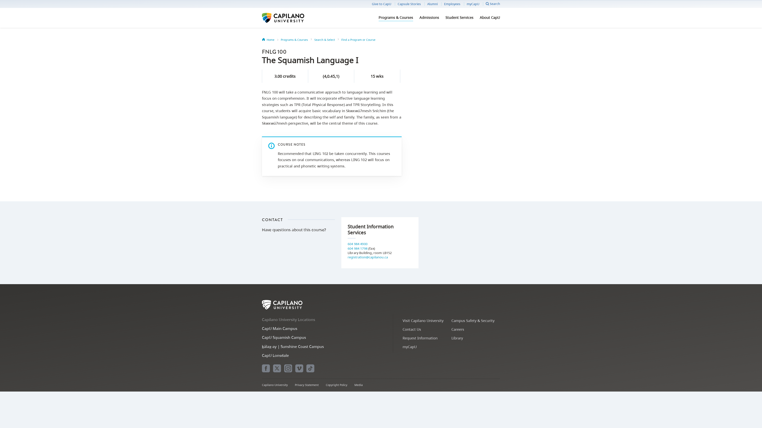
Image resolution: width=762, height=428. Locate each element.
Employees (452, 4)
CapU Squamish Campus (284, 337)
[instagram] (288, 368)
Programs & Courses (396, 17)
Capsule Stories (409, 4)
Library (457, 337)
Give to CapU (381, 4)
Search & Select (324, 40)
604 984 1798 (358, 248)
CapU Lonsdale (275, 355)
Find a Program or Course (358, 40)
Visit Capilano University (423, 320)
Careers (457, 329)
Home (270, 40)
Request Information (420, 337)
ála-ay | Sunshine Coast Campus (293, 346)
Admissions (429, 17)
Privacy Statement (307, 385)
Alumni (432, 4)
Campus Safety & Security (473, 320)
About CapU (490, 17)
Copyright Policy (336, 385)
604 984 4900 (358, 244)
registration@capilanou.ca (368, 257)
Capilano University (293, 18)
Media (358, 385)
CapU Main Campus (279, 328)
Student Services (459, 17)
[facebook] (266, 368)
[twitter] (277, 368)
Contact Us (412, 329)
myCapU (473, 4)
